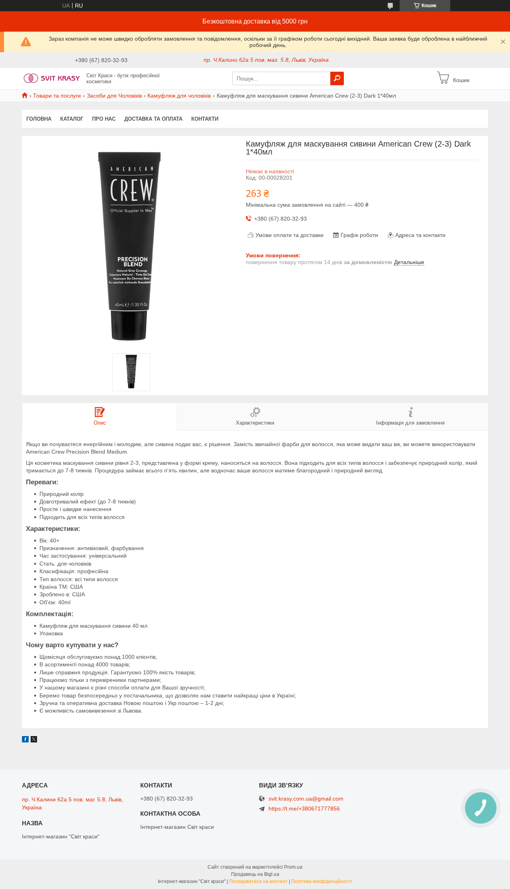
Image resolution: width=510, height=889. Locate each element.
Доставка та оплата (153, 119)
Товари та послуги (57, 95)
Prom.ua (293, 867)
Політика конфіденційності (321, 881)
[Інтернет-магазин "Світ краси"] (52, 78)
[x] (34, 740)
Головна (38, 119)
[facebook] (25, 740)
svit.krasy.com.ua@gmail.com (306, 799)
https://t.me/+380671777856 (304, 808)
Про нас (104, 119)
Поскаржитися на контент (258, 881)
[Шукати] (337, 78)
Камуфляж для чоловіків (179, 95)
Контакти (204, 119)
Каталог (71, 119)
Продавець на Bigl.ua (255, 874)
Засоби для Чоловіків (114, 95)
